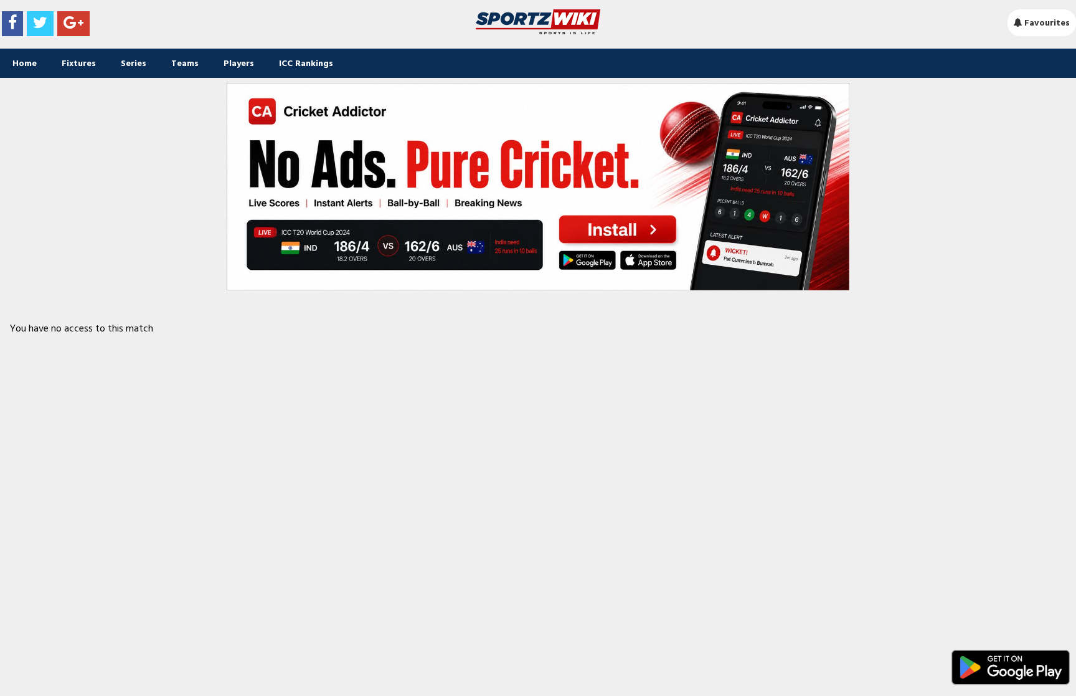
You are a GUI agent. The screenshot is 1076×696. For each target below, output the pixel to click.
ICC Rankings (306, 63)
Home (24, 63)
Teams (185, 63)
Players (239, 63)
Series (133, 63)
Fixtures (79, 63)
